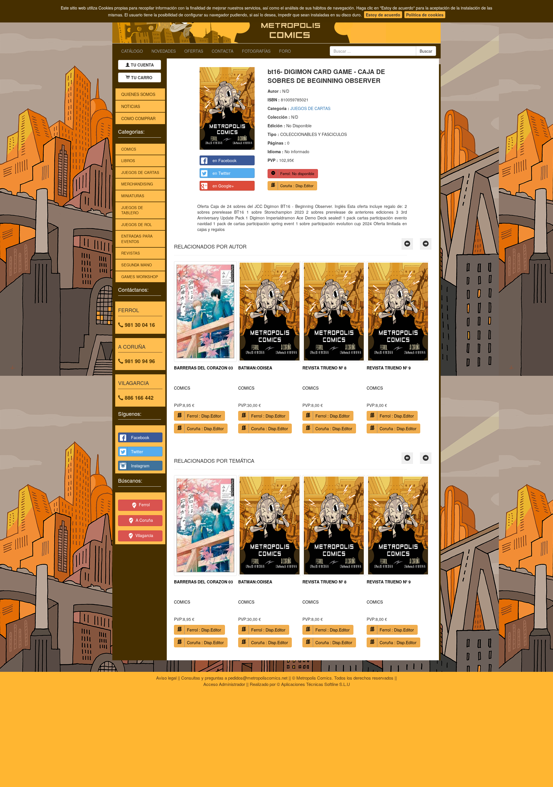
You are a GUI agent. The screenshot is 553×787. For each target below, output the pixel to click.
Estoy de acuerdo (383, 15)
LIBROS (128, 160)
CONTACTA (222, 51)
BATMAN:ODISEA (255, 368)
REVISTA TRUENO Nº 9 (389, 368)
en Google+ (223, 186)
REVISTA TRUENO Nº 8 (324, 368)
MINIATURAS (132, 195)
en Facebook (224, 160)
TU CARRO (142, 77)
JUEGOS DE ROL (136, 224)
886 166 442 (138, 397)
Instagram (140, 466)
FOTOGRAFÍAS (256, 51)
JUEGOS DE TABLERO (132, 210)
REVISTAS (130, 253)
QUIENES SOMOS (138, 94)
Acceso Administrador (224, 684)
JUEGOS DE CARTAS (140, 172)
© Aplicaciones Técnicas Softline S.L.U (313, 684)
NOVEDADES (163, 51)
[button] (407, 244)
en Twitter (221, 173)
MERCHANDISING (137, 184)
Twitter (137, 451)
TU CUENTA (142, 65)
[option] (205, 349)
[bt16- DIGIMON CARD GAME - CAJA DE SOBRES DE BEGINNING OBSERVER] (227, 108)
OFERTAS (193, 51)
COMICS (128, 149)
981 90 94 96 (139, 361)
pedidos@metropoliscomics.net (257, 678)
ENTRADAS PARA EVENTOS (137, 238)
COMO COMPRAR (138, 118)
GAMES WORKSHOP (139, 276)
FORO (285, 51)
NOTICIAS (130, 106)
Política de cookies (425, 15)
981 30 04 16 (139, 325)
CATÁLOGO (132, 51)
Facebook (140, 437)
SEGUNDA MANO (136, 265)
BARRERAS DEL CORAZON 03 (203, 368)
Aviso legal (166, 678)
